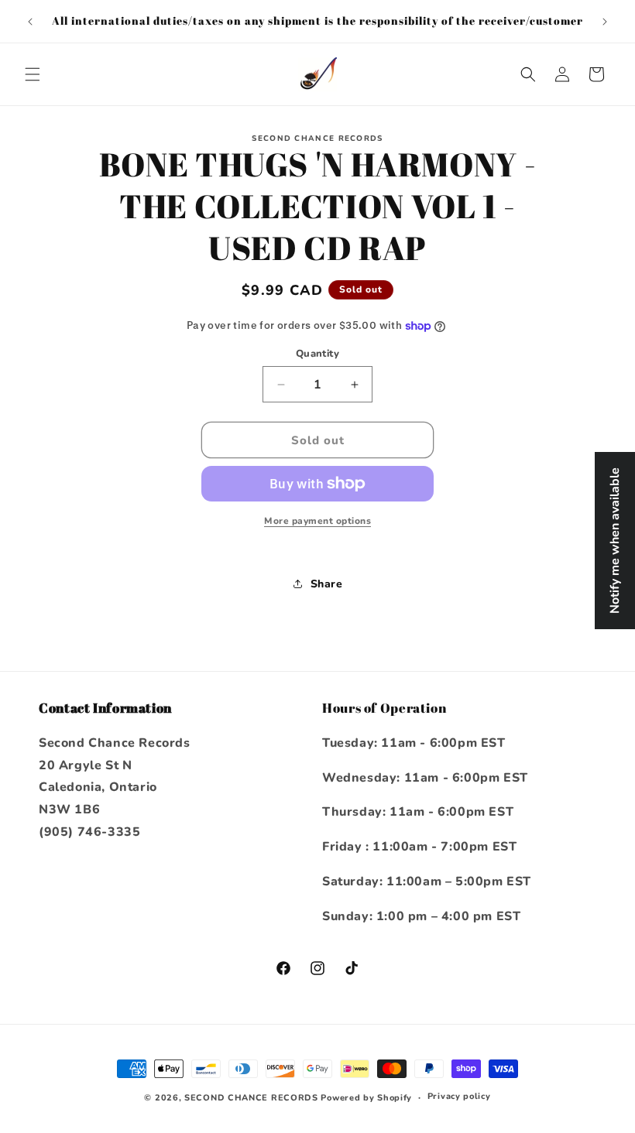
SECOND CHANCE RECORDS (251, 1098)
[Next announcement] (605, 22)
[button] (32, 74)
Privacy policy (459, 1096)
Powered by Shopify (366, 1098)
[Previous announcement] (30, 22)
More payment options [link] (317, 521)
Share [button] (327, 584)
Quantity (317, 354)
